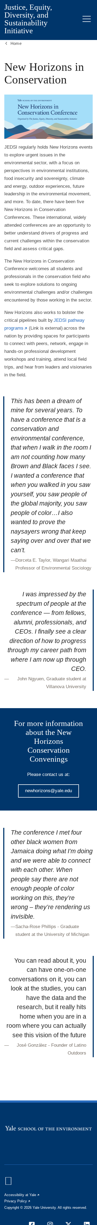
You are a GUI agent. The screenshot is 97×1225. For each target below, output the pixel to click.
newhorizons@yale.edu (48, 790)
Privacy (17, 1201)
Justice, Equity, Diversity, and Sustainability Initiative (28, 19)
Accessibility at (22, 1195)
